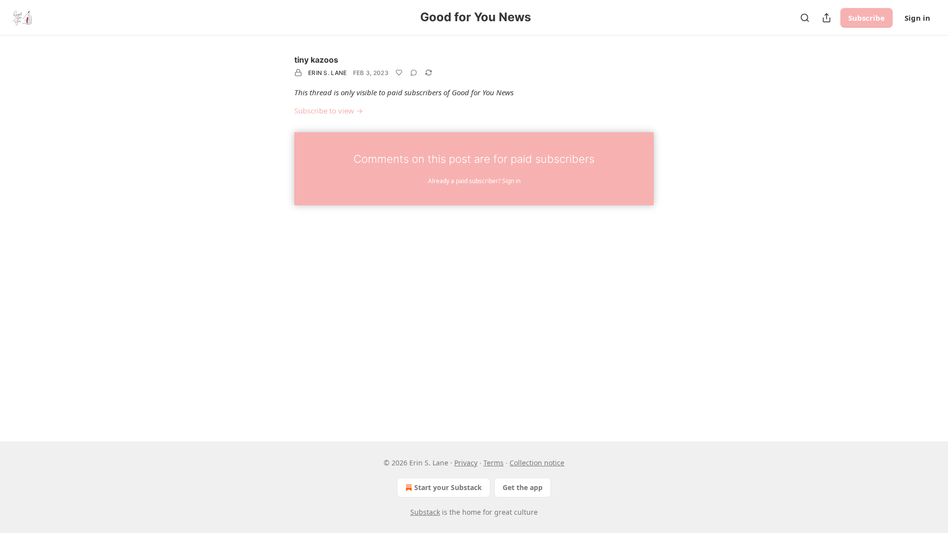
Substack (425, 512)
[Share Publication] (826, 18)
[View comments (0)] (413, 72)
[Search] (805, 18)
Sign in (917, 18)
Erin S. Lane (327, 72)
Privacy (465, 462)
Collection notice (537, 462)
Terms (493, 462)
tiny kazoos (316, 60)
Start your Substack (448, 487)
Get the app (523, 487)
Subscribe (866, 18)
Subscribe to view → (328, 110)
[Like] (399, 72)
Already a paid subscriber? (474, 181)
